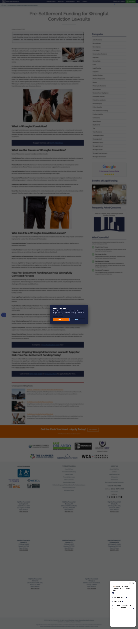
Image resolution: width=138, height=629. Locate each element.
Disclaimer (61, 315)
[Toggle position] (130, 583)
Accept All (61, 319)
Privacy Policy (55, 315)
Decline (77, 319)
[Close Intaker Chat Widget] (133, 583)
